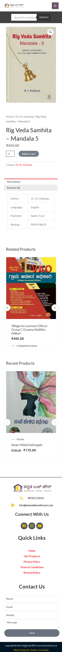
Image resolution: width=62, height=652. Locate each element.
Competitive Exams (27, 346)
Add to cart (28, 153)
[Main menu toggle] (55, 5)
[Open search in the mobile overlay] (31, 17)
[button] (50, 32)
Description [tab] (13, 181)
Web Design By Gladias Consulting (31, 650)
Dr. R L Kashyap (25, 116)
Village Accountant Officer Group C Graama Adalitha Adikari (29, 329)
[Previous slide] (7, 307)
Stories (20, 439)
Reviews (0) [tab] (13, 187)
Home (9, 116)
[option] (31, 303)
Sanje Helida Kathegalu (26, 445)
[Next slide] (54, 307)
